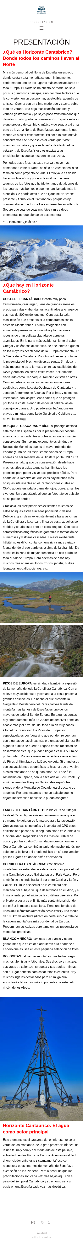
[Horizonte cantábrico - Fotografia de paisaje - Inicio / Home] (41, 13)
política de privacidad (41, 1237)
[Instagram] (33, 1222)
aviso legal (42, 1233)
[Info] (42, 1222)
